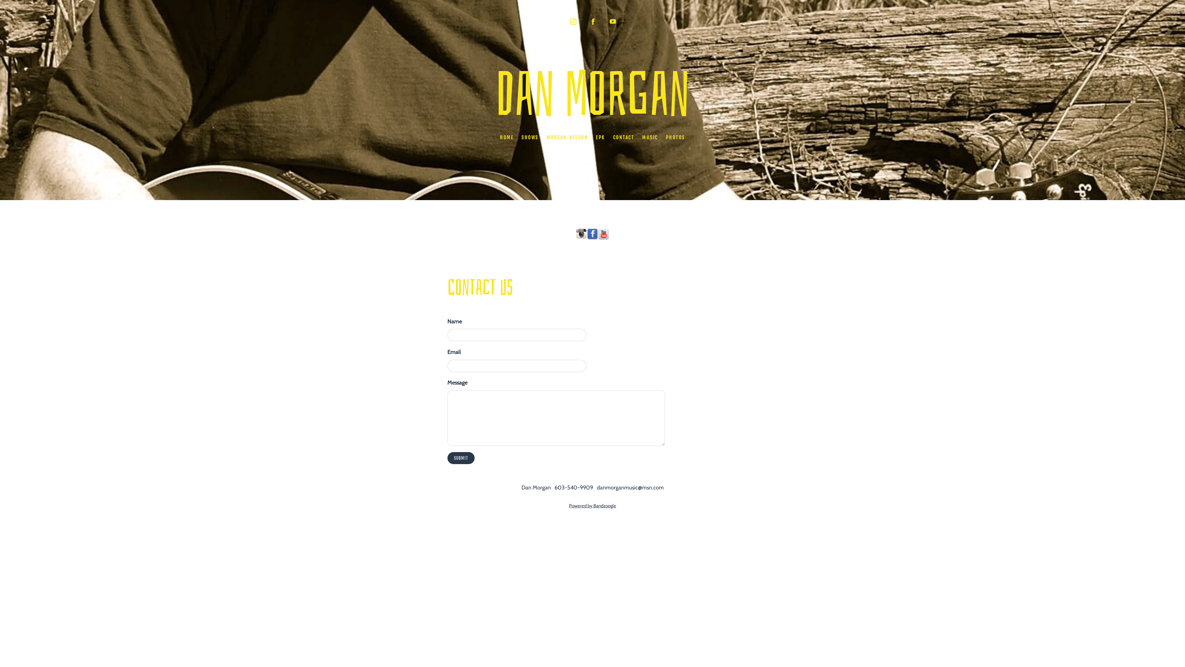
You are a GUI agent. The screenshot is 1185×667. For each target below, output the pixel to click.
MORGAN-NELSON (567, 137)
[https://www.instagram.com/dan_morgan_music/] (581, 234)
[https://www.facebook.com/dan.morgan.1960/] (593, 22)
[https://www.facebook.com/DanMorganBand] (592, 234)
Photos (675, 137)
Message (457, 382)
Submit (461, 458)
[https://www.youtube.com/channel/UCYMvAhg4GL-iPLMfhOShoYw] (613, 22)
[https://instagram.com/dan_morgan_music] (573, 22)
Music (650, 137)
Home (507, 137)
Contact (623, 137)
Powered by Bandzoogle (592, 506)
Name (454, 321)
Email (454, 352)
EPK (600, 137)
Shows (530, 137)
